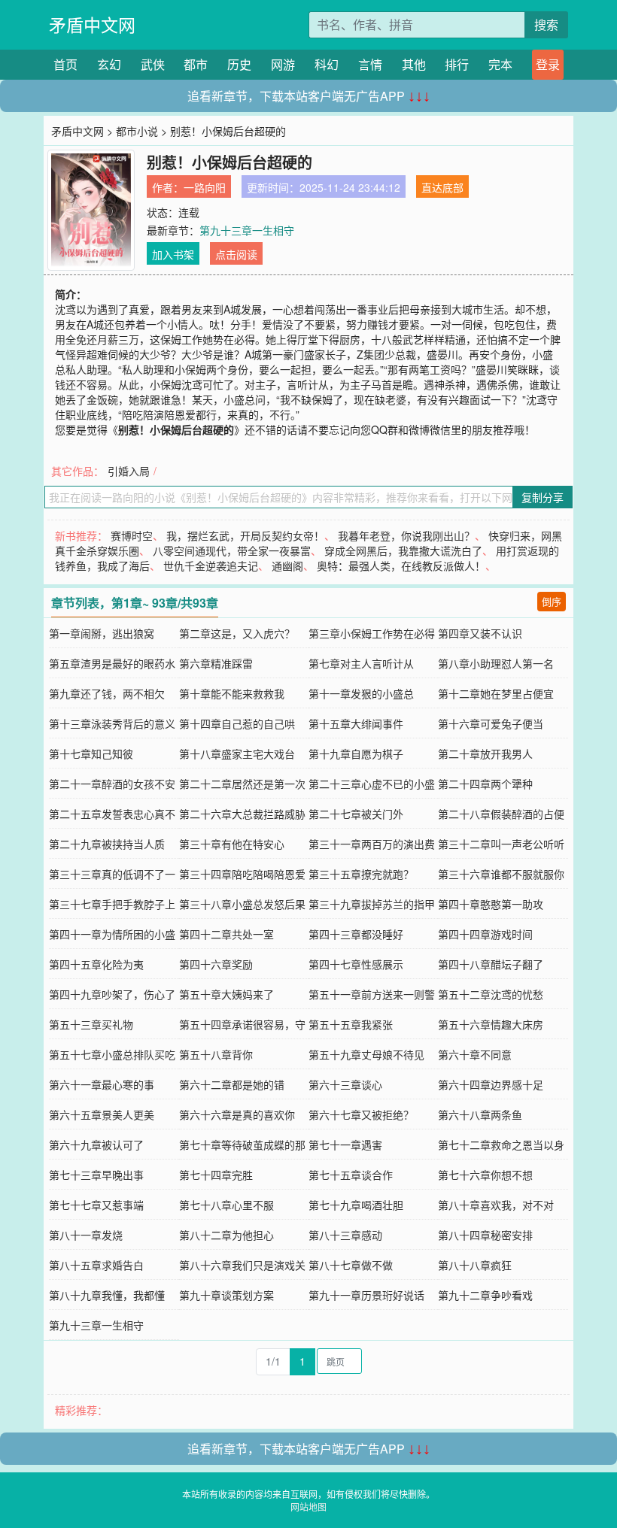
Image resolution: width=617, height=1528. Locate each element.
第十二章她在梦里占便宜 (496, 693)
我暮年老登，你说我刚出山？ (406, 535)
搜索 (546, 24)
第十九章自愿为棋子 (355, 753)
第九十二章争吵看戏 (485, 1294)
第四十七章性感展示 (355, 964)
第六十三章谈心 (345, 1084)
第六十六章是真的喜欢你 (237, 1114)
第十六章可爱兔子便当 (490, 723)
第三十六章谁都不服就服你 (501, 873)
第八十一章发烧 (86, 1234)
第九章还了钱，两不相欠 (107, 693)
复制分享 (542, 497)
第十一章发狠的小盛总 (361, 693)
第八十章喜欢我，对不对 (496, 1204)
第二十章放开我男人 (485, 753)
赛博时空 (132, 535)
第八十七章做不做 (350, 1264)
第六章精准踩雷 (216, 663)
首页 (65, 64)
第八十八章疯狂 (475, 1264)
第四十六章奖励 (216, 964)
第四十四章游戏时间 (485, 933)
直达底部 (442, 187)
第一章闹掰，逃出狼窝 (101, 633)
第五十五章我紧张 (350, 1024)
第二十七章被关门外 (355, 813)
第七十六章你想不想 (485, 1174)
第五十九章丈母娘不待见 (366, 1054)
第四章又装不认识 (480, 633)
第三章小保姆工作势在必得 (371, 633)
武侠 (153, 64)
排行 (457, 64)
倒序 (551, 601)
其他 (414, 64)
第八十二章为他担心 (226, 1234)
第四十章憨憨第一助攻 (490, 903)
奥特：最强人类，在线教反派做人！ (401, 565)
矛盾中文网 (92, 24)
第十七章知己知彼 (91, 753)
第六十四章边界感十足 (490, 1084)
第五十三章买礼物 (91, 1024)
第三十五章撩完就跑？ (361, 873)
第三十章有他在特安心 (231, 843)
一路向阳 (205, 187)
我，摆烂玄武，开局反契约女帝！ (245, 535)
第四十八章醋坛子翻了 (490, 964)
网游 (283, 64)
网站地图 (308, 1506)
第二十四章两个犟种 (485, 783)
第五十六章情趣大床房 (490, 1024)
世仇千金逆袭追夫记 (210, 565)
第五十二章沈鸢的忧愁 (490, 994)
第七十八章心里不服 (226, 1204)
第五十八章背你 (216, 1054)
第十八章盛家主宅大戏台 (237, 753)
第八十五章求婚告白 (96, 1264)
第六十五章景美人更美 (101, 1114)
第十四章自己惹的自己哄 (237, 723)
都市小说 (137, 130)
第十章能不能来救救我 (231, 693)
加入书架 (173, 254)
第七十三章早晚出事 (96, 1174)
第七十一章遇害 (345, 1144)
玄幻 (109, 64)
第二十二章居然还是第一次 (242, 783)
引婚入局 (129, 470)
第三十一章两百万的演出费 (371, 843)
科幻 (327, 64)
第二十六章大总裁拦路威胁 (242, 813)
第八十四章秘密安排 (485, 1234)
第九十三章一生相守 (246, 230)
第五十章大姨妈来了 (226, 994)
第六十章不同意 (475, 1054)
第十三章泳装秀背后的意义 (112, 723)
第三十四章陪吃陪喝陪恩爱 (242, 873)
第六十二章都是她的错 (231, 1084)
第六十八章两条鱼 (480, 1114)
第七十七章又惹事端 (96, 1204)
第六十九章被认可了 (96, 1144)
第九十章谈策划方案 (226, 1294)
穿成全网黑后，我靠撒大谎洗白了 (403, 550)
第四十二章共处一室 (226, 933)
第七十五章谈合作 (350, 1174)
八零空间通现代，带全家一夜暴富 (232, 550)
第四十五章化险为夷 (96, 964)
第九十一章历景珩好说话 (366, 1294)
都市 (196, 64)
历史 (239, 64)
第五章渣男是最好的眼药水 (112, 663)
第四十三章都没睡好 (355, 933)
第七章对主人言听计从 (361, 663)
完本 (500, 64)
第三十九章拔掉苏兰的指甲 (371, 903)
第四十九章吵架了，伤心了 (112, 994)
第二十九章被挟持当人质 (107, 843)
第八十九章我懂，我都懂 (107, 1294)
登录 (548, 64)
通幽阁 (287, 565)
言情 (370, 64)
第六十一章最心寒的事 (101, 1084)
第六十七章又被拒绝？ (361, 1114)
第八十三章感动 (345, 1234)
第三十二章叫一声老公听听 (501, 843)
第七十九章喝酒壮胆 (355, 1204)
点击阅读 (236, 254)
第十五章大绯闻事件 (355, 723)
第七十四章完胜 (216, 1174)
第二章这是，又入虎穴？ (237, 633)
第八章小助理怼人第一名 (496, 663)
